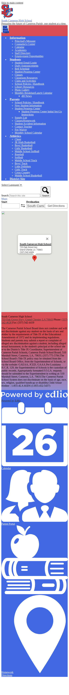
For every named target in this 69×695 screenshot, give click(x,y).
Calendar (19, 47)
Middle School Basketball (28, 175)
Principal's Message (25, 41)
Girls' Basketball (23, 148)
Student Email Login (26, 62)
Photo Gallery (22, 89)
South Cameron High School (35, 244)
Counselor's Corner (25, 44)
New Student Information (28, 105)
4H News (26, 96)
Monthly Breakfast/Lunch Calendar (33, 92)
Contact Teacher (23, 126)
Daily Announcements (26, 65)
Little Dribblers (23, 166)
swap (23, 205)
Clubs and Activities (25, 80)
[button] (17, 37)
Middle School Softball (27, 151)
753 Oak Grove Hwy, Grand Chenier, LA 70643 (27, 319)
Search (5, 195)
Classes (19, 74)
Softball (19, 157)
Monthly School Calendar (28, 132)
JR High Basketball (25, 142)
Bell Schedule (22, 68)
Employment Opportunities (29, 56)
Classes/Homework (25, 120)
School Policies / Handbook (29, 83)
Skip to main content (12, 2)
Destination (32, 201)
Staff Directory (22, 53)
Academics (20, 50)
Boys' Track (21, 163)
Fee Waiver (21, 129)
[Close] (47, 239)
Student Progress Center (27, 71)
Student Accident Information (30, 123)
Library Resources (24, 86)
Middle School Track (26, 160)
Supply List (21, 117)
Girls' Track (21, 169)
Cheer (18, 139)
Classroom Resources (26, 77)
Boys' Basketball (23, 145)
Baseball (19, 154)
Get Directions (56, 205)
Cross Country (22, 172)
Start (4, 201)
